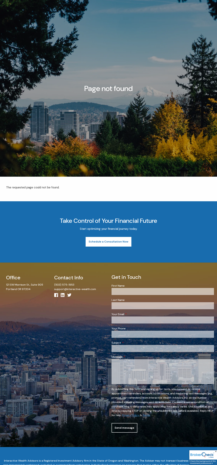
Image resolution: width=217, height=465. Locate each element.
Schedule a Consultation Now (108, 241)
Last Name (118, 300)
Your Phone (119, 328)
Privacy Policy (131, 415)
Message (130, 357)
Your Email (131, 314)
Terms (146, 415)
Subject (129, 343)
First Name (118, 285)
